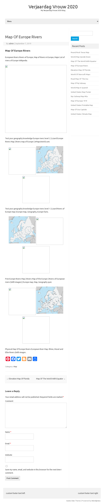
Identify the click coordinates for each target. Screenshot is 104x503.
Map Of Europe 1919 (79, 101)
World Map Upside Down (80, 57)
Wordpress (96, 501)
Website (8, 455)
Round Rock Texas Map (80, 52)
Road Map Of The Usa (79, 79)
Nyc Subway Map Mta (79, 96)
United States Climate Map (81, 114)
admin (11, 43)
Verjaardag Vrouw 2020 (53, 6)
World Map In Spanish (79, 88)
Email (8, 443)
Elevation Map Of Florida (17, 379)
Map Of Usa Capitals (79, 109)
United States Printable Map (82, 105)
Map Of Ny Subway (78, 83)
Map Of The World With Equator (50, 379)
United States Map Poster (81, 92)
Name (8, 432)
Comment (9, 401)
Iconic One (70, 501)
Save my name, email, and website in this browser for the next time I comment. (33, 471)
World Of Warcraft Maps (80, 74)
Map (15, 366)
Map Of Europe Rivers (79, 66)
